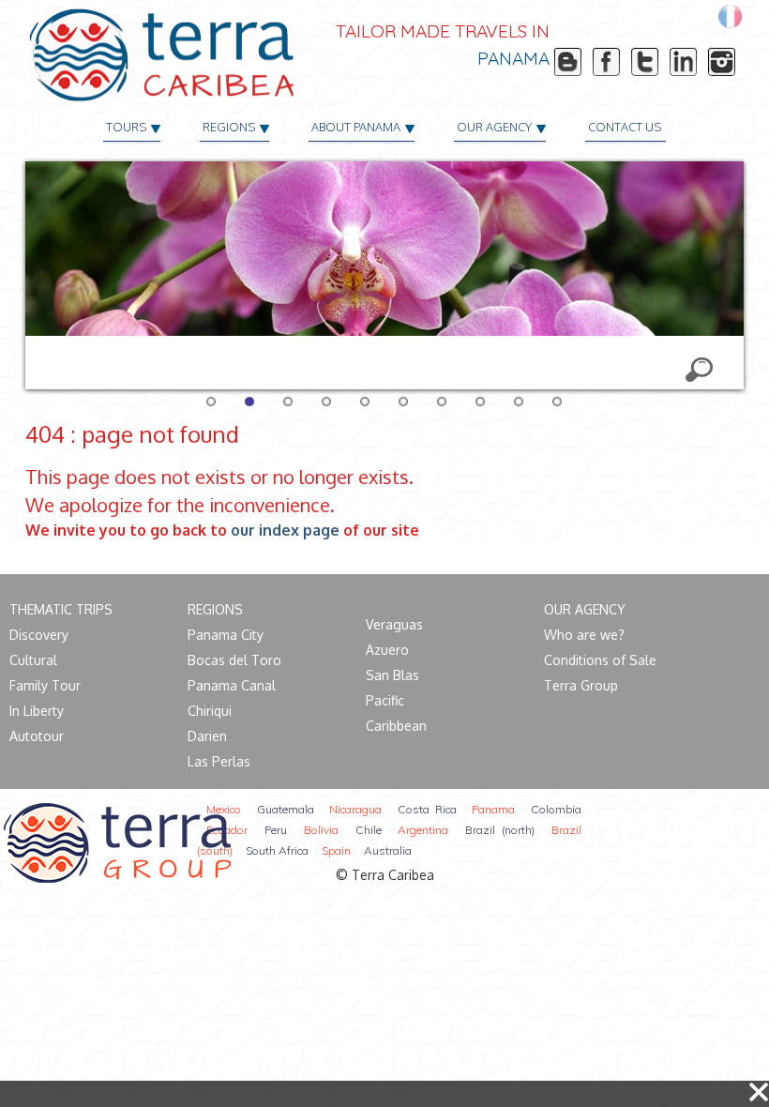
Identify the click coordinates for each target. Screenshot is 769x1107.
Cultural (33, 660)
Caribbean (396, 726)
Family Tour (45, 685)
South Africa (277, 850)
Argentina (423, 830)
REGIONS (229, 126)
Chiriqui (210, 711)
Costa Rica (427, 809)
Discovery (38, 635)
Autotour (36, 736)
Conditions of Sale (600, 660)
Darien (207, 736)
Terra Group (581, 685)
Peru (275, 830)
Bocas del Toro (234, 660)
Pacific (385, 700)
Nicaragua (355, 809)
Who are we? (584, 635)
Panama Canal (232, 685)
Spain (336, 850)
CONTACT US (624, 126)
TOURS (126, 126)
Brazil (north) (500, 830)
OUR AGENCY (494, 126)
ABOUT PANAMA (355, 126)
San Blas (392, 675)
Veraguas (394, 624)
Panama (493, 809)
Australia (388, 850)
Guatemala (285, 809)
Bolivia (321, 830)
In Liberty (36, 711)
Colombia (556, 809)
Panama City (226, 635)
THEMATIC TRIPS (61, 609)
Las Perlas (219, 761)
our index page (285, 530)
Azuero (387, 650)
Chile (368, 830)
